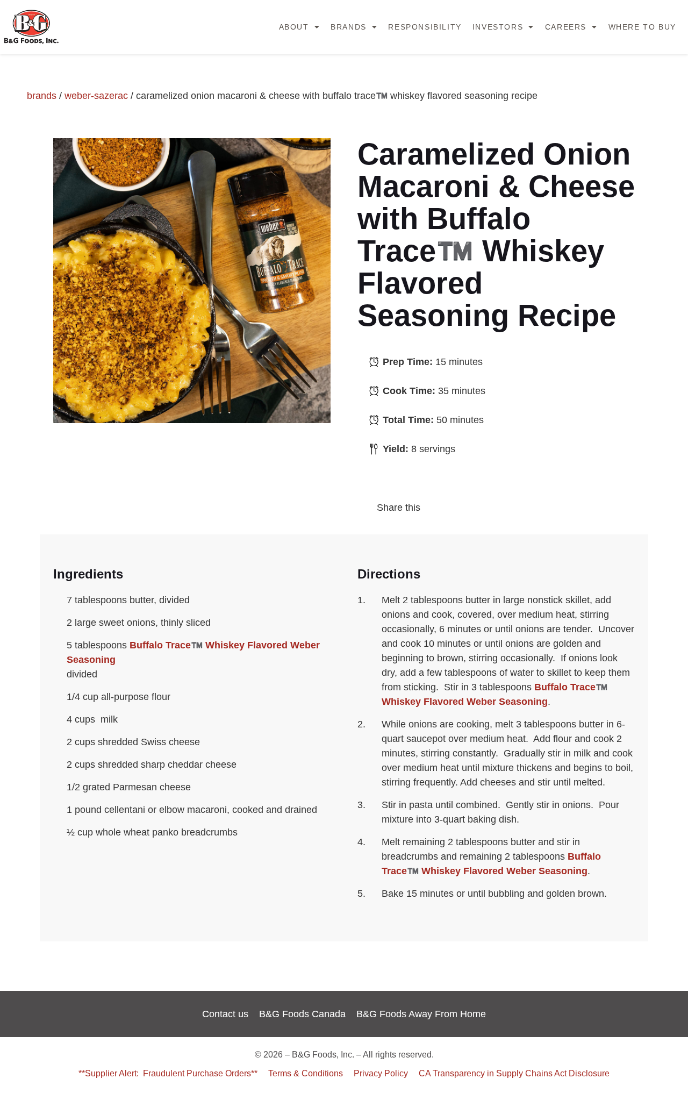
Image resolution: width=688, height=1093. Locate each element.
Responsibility (424, 27)
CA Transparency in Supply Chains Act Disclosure (514, 1073)
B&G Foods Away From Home (421, 1014)
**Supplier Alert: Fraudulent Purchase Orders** (167, 1073)
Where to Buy (642, 27)
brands (41, 95)
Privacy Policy (381, 1073)
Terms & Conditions (305, 1073)
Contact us (225, 1014)
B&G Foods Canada (302, 1014)
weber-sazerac (96, 95)
